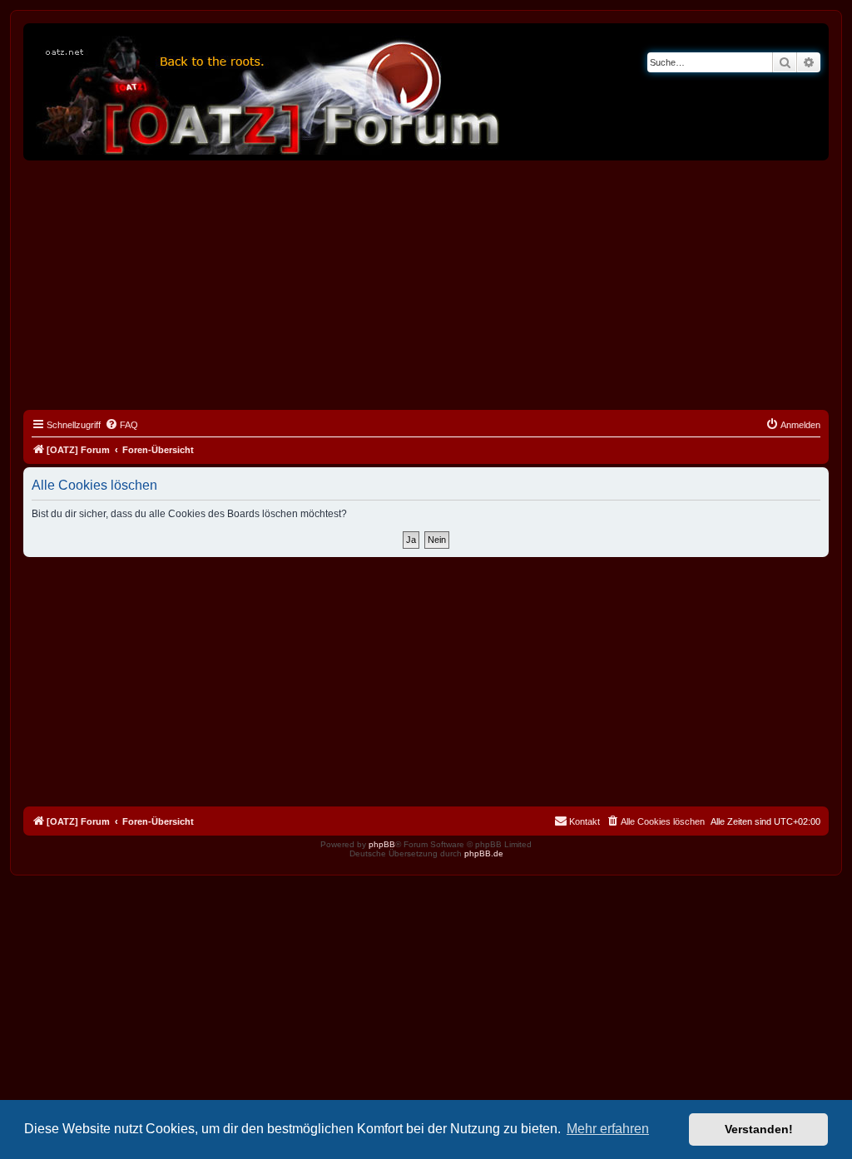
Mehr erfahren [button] (608, 1129)
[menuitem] (121, 425)
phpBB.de (483, 853)
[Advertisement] (426, 285)
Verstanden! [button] (759, 1129)
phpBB (382, 844)
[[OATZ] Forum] (268, 91)
